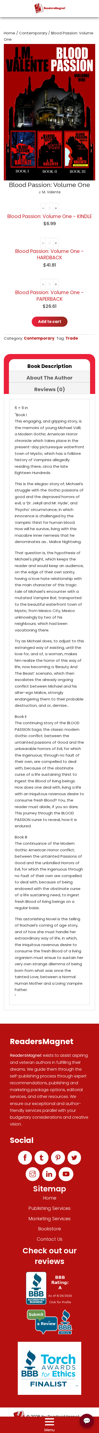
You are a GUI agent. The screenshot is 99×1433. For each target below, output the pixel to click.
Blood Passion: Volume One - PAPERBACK (49, 295)
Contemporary (33, 33)
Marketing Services (49, 1218)
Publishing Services (49, 1208)
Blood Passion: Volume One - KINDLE (49, 216)
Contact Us (49, 1239)
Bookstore (49, 1229)
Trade (71, 338)
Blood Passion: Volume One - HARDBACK (49, 254)
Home (9, 33)
